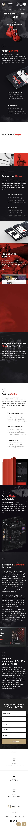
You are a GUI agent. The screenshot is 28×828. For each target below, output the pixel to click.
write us (18, 824)
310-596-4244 (24, 824)
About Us (14, 752)
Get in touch (14, 741)
